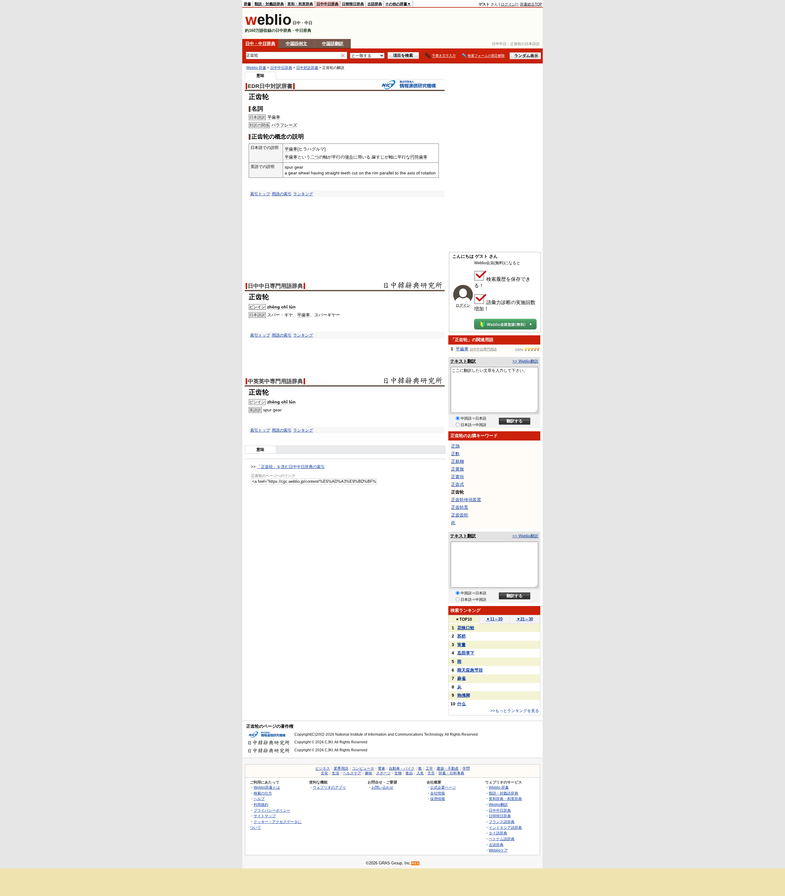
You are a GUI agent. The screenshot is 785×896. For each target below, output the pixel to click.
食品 (409, 773)
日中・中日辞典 (260, 43)
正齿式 (457, 484)
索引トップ (260, 194)
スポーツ (383, 773)
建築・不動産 (448, 768)
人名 (420, 773)
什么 (461, 703)
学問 (466, 768)
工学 (429, 768)
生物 (398, 773)
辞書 (247, 4)
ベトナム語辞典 (502, 839)
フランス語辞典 (502, 822)
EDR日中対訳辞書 (270, 86)
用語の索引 (282, 194)
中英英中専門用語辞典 (275, 381)
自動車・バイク (402, 768)
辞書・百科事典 (451, 773)
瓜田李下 (465, 652)
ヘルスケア (352, 773)
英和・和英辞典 (300, 4)
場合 (349, 156)
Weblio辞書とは (267, 787)
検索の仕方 (263, 793)
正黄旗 (457, 469)
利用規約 (261, 804)
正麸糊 (457, 461)
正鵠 (455, 446)
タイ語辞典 (498, 833)
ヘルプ (259, 799)
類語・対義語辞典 (269, 4)
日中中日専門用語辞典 (275, 286)
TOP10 (463, 619)
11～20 (494, 619)
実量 (461, 644)
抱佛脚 (463, 695)
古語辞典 (374, 4)
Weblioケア (498, 850)
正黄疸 (457, 476)
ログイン (508, 4)
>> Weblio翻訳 (525, 361)
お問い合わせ (382, 787)
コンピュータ (363, 768)
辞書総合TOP (531, 4)
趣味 (368, 773)
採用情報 (437, 799)
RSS (415, 863)
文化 (324, 773)
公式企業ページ (443, 787)
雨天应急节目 (470, 670)
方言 (431, 773)
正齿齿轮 (459, 515)
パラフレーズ (284, 125)
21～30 (524, 619)
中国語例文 (296, 43)
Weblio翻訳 (498, 804)
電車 (381, 768)
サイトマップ (265, 816)
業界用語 (341, 768)
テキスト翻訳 (463, 361)
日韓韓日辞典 (353, 4)
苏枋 (461, 636)
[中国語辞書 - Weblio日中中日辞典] (268, 23)
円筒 (414, 156)
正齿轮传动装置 (466, 499)
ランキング (303, 194)
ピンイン (257, 307)
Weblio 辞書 (256, 68)
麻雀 (461, 678)
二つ (314, 156)
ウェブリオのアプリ (329, 787)
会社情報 (437, 793)
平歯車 (273, 117)
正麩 (455, 453)
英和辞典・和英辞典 (505, 799)
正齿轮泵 (459, 507)
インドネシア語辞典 (505, 827)
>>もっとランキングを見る (514, 710)
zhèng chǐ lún (281, 306)
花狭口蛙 (465, 627)
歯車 (423, 156)
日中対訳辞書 (307, 68)
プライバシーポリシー (272, 810)
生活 (335, 773)
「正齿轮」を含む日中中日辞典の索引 (291, 466)
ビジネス (322, 768)
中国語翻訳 (332, 43)
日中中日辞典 (327, 4)
